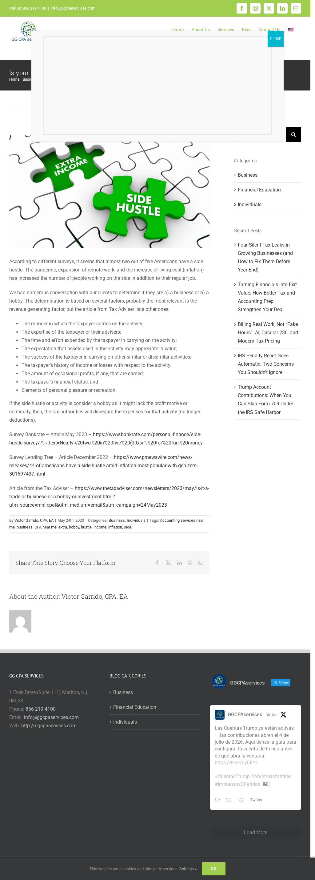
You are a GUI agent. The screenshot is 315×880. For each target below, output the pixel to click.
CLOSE (275, 39)
